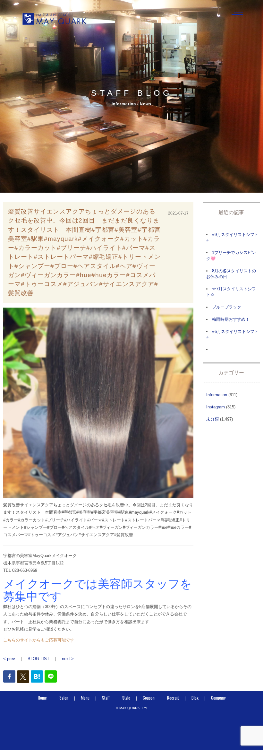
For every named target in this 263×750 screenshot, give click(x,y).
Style (126, 697)
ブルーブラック (226, 307)
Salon (63, 697)
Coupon (149, 697)
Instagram (215, 407)
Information (216, 394)
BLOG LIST (38, 658)
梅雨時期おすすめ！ (231, 319)
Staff (106, 697)
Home (42, 697)
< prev (9, 658)
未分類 (212, 419)
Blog (195, 697)
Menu (85, 697)
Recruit (173, 697)
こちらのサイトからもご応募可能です (38, 640)
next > (68, 658)
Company (218, 697)
